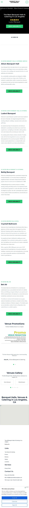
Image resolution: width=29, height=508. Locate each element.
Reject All (14, 505)
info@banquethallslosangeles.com (14, 477)
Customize (14, 501)
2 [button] (15, 364)
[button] (24, 423)
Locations (7, 461)
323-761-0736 (11, 475)
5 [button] (17, 387)
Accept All (14, 497)
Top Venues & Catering (10, 452)
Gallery (6, 459)
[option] (14, 20)
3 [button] (14, 387)
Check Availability (14, 26)
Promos (6, 454)
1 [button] (13, 364)
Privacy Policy (8, 468)
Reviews (6, 457)
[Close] (26, 487)
